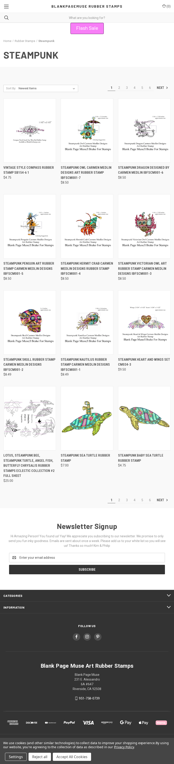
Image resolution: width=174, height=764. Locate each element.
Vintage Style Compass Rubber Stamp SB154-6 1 (28, 170)
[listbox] (47, 88)
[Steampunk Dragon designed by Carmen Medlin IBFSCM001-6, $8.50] (144, 130)
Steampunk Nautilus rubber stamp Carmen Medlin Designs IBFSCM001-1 (85, 365)
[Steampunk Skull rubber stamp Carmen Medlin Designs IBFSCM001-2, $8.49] (29, 322)
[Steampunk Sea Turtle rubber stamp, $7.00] (87, 418)
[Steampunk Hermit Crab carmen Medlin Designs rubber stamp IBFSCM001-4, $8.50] (87, 226)
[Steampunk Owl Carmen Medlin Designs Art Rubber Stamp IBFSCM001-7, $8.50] (87, 130)
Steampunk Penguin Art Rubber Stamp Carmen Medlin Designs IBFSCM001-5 (28, 268)
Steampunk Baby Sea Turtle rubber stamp (140, 458)
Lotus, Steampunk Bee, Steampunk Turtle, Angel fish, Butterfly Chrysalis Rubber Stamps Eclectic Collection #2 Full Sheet (29, 465)
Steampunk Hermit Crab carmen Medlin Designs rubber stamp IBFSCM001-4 (87, 268)
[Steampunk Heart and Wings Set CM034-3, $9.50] (144, 322)
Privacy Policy (124, 747)
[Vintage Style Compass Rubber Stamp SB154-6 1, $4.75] (29, 130)
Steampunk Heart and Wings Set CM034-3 (144, 362)
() (168, 6)
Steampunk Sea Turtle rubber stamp (85, 458)
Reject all (39, 756)
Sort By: (11, 88)
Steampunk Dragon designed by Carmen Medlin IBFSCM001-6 (143, 170)
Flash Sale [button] (87, 28)
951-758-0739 (89, 698)
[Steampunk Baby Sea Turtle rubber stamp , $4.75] (144, 418)
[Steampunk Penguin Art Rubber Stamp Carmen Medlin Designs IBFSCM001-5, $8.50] (29, 226)
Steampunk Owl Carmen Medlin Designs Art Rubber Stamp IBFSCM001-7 (86, 173)
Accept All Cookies (71, 756)
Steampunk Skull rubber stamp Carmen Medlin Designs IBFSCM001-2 (29, 365)
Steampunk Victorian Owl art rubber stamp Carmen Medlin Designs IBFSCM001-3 (142, 268)
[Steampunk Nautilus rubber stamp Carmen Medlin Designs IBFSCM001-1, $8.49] (87, 322)
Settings (16, 756)
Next (161, 88)
